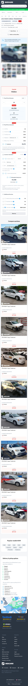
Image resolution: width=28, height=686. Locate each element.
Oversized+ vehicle (10, 207)
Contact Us (4, 643)
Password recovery (18, 656)
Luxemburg (7, 576)
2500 (9, 545)
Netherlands (7, 577)
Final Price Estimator (9, 98)
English (19, 679)
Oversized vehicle (9, 204)
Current (3, 6)
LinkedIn (21, 667)
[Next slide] (24, 53)
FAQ (3, 649)
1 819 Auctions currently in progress (14, 9)
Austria (6, 568)
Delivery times (5, 656)
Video (21, 60)
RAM (17, 12)
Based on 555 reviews (21, 620)
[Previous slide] (3, 53)
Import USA (16, 645)
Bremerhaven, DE (9, 588)
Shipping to (6, 137)
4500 (19, 545)
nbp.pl (17, 189)
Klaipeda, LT (7, 591)
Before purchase (5, 651)
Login (15, 651)
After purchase (5, 654)
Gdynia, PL (7, 589)
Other (20, 547)
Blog (3, 637)
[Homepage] (7, 2)
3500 (14, 545)
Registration (17, 654)
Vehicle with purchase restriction (12, 198)
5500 (24, 545)
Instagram (14, 667)
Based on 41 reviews (7, 620)
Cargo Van (8, 547)
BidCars (3, 12)
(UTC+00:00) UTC (10, 679)
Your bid (14, 105)
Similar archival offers (14, 34)
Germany (6, 574)
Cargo (23, 12)
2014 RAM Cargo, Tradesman (8, 244)
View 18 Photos (7, 60)
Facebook (6, 667)
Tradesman (17, 549)
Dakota (15, 547)
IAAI (20, 21)
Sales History (14, 31)
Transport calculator (6, 660)
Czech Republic (7, 571)
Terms (9, 684)
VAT (5, 165)
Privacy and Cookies (16, 684)
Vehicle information (20, 82)
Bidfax (15, 641)
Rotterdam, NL (8, 586)
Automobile (9, 12)
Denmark (6, 573)
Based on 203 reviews (7, 628)
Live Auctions (22, 9)
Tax (4, 162)
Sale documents (5, 658)
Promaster (10, 549)
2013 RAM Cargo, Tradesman (8, 275)
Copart (15, 639)
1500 (4, 545)
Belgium (6, 569)
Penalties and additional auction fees (8, 149)
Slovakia (6, 579)
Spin (15, 60)
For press (4, 641)
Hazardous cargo (9, 201)
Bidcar (15, 643)
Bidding (8, 82)
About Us (4, 639)
